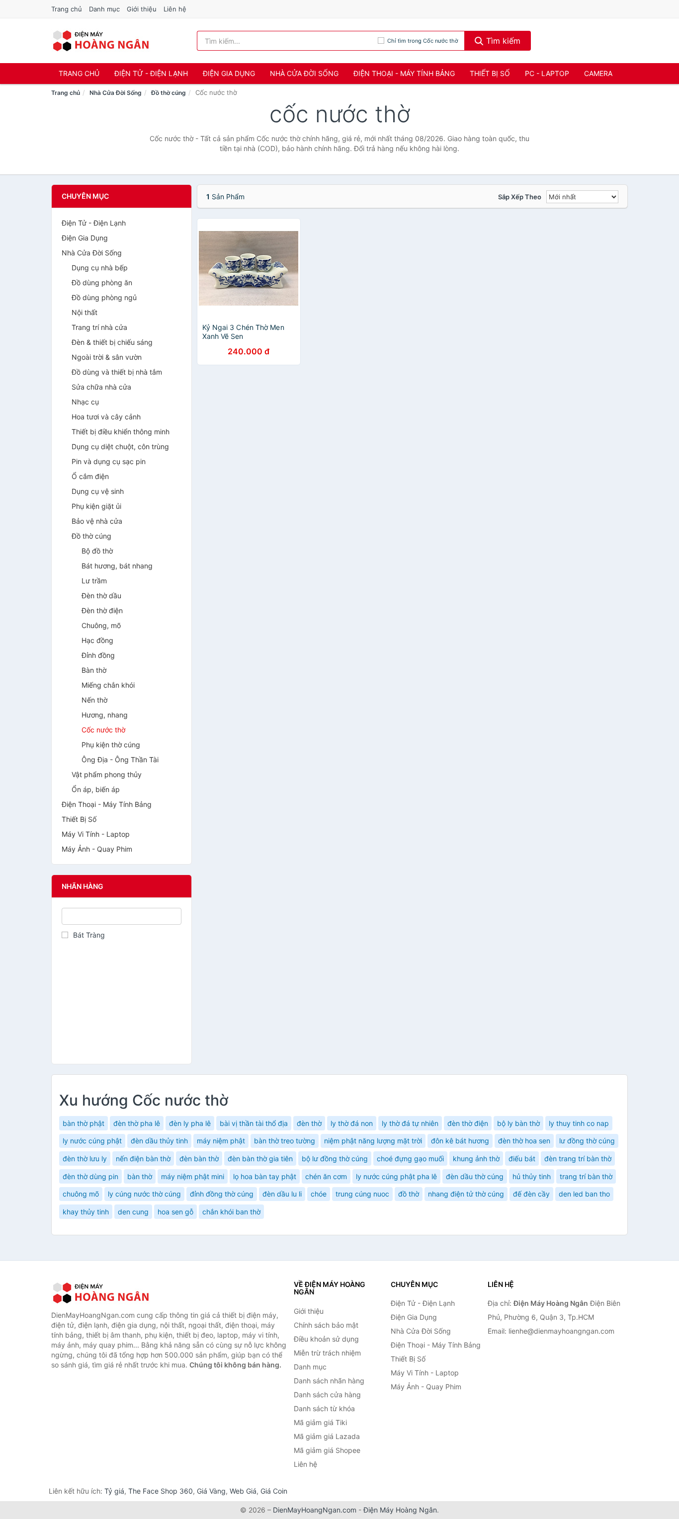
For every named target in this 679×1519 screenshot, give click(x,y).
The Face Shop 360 (160, 1491)
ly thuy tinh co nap (579, 1123)
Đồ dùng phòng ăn (102, 282)
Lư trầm (94, 580)
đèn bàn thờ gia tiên (260, 1158)
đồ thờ (408, 1194)
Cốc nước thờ (103, 729)
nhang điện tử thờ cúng (466, 1194)
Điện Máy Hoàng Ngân (400, 1510)
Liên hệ (175, 9)
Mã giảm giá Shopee (327, 1450)
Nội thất (84, 312)
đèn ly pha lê (190, 1123)
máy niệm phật (221, 1140)
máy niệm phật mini (192, 1176)
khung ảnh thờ (476, 1158)
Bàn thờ (94, 670)
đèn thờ (309, 1123)
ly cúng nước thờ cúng (144, 1194)
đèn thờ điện (467, 1123)
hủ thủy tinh (531, 1176)
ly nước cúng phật (92, 1140)
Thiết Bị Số (490, 73)
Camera (598, 73)
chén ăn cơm (326, 1176)
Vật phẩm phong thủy (107, 774)
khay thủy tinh (86, 1211)
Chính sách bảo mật (326, 1325)
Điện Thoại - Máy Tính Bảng (404, 73)
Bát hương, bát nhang (117, 565)
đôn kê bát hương (460, 1140)
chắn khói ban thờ (231, 1211)
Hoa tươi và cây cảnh (106, 416)
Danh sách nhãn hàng (329, 1380)
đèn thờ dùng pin (90, 1176)
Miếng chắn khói (108, 685)
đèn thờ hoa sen (524, 1140)
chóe (319, 1194)
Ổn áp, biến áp (96, 789)
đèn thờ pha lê (136, 1123)
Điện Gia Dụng (229, 73)
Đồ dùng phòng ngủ (104, 297)
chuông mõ (81, 1194)
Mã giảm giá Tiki (320, 1422)
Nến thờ (94, 700)
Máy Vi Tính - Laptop (96, 834)
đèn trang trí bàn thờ (577, 1158)
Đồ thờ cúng (168, 92)
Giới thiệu (142, 9)
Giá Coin (273, 1491)
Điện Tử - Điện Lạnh (151, 73)
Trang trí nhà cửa (99, 327)
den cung (133, 1211)
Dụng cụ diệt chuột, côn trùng (120, 446)
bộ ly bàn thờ (518, 1123)
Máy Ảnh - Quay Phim (97, 849)
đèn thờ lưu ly (85, 1158)
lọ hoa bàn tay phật (264, 1176)
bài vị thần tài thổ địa (254, 1123)
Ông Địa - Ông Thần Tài (120, 759)
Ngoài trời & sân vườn (107, 357)
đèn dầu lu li (282, 1194)
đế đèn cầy (531, 1194)
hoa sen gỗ (175, 1211)
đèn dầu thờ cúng (475, 1176)
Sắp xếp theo (519, 197)
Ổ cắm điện (90, 476)
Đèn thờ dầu (101, 595)
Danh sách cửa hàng (327, 1394)
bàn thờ (139, 1176)
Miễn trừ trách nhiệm (327, 1353)
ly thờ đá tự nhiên (410, 1123)
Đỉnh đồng (98, 655)
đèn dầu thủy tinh (159, 1140)
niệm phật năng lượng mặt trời (373, 1140)
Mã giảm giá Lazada (327, 1436)
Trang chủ (66, 9)
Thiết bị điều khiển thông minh (121, 431)
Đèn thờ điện (102, 610)
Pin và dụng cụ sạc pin (109, 461)
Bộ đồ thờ (97, 551)
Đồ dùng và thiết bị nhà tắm (117, 372)
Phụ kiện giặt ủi (96, 506)
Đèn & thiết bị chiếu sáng (112, 342)
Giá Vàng (211, 1491)
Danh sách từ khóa (324, 1408)
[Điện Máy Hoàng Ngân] (101, 1292)
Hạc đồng (97, 640)
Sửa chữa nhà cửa (101, 387)
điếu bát (522, 1158)
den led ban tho (584, 1194)
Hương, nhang (105, 715)
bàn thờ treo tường (284, 1140)
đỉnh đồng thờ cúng (222, 1194)
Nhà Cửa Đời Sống (304, 73)
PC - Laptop (547, 73)
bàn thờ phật (83, 1123)
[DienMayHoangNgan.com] (100, 40)
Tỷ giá (114, 1491)
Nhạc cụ (85, 402)
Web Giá (243, 1491)
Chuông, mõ (101, 625)
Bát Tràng (89, 935)
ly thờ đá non (352, 1123)
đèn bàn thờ (199, 1158)
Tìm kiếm (502, 41)
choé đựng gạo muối (410, 1158)
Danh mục (104, 9)
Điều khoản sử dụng (326, 1339)
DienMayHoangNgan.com (314, 1510)
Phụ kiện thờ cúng (111, 744)
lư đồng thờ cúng (587, 1140)
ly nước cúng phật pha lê (396, 1176)
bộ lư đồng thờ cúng (335, 1158)
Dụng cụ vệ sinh (98, 491)
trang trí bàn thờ (586, 1176)
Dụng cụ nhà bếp (100, 267)
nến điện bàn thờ (143, 1158)
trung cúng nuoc (362, 1194)
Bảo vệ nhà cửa (97, 521)
